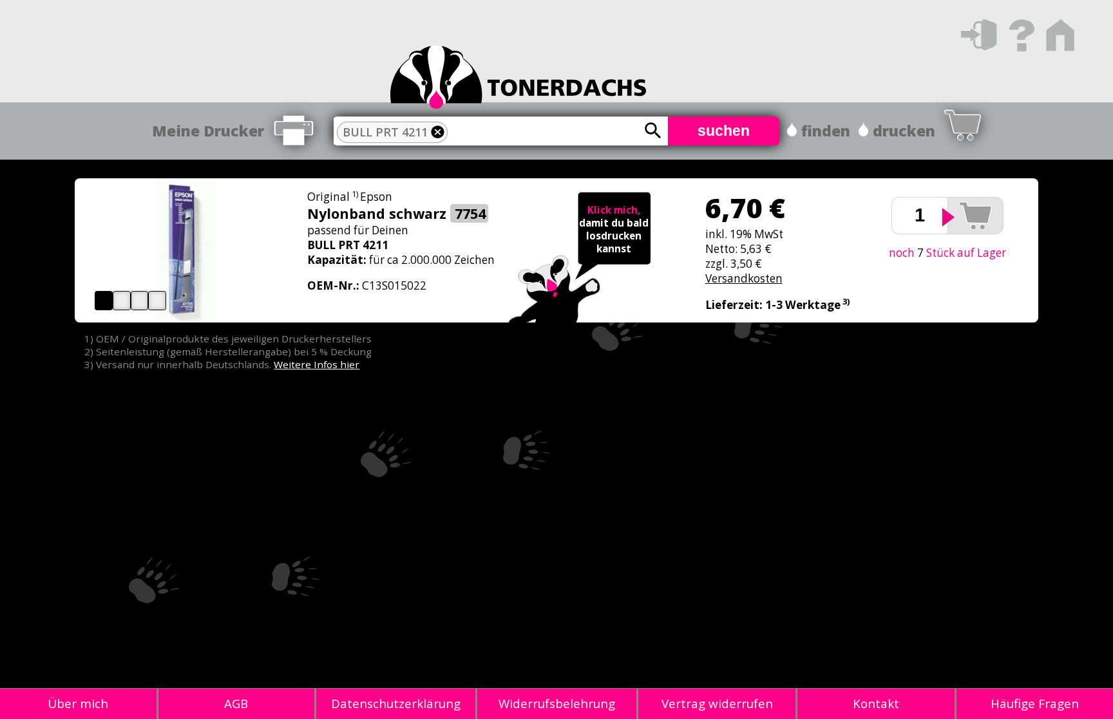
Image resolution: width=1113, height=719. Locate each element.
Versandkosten (744, 278)
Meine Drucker (208, 131)
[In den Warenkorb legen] (975, 215)
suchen (724, 130)
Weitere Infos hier (316, 364)
